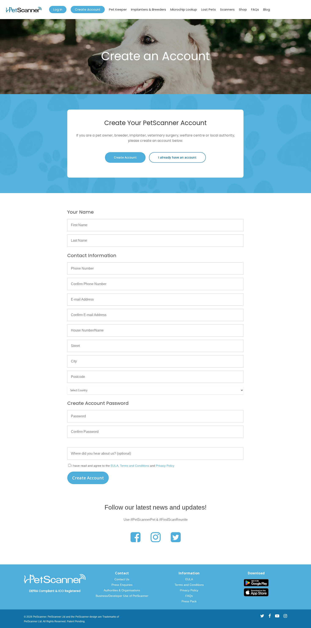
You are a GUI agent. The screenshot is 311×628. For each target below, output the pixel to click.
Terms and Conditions (134, 465)
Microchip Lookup (183, 9)
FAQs (255, 9)
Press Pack (189, 601)
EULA (114, 465)
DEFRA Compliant (41, 591)
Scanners (227, 9)
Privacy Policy (165, 465)
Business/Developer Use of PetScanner (122, 595)
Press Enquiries (121, 584)
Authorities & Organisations (122, 590)
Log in (57, 9)
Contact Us (121, 579)
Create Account (87, 9)
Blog (266, 9)
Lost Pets (208, 9)
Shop (243, 9)
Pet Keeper (118, 9)
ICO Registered (69, 591)
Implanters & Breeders (148, 9)
